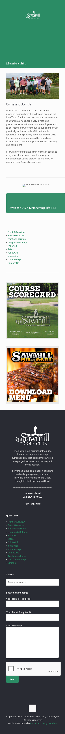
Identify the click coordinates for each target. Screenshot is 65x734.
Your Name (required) (18, 598)
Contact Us (13, 263)
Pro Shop (12, 245)
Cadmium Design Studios (43, 723)
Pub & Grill (13, 252)
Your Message (14, 625)
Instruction (13, 256)
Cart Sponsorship (17, 559)
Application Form (17, 556)
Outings (12, 563)
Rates (11, 249)
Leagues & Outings (17, 242)
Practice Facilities (17, 239)
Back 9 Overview (16, 235)
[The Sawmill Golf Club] (32, 14)
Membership (14, 259)
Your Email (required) (18, 612)
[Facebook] (32, 728)
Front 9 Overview (16, 232)
